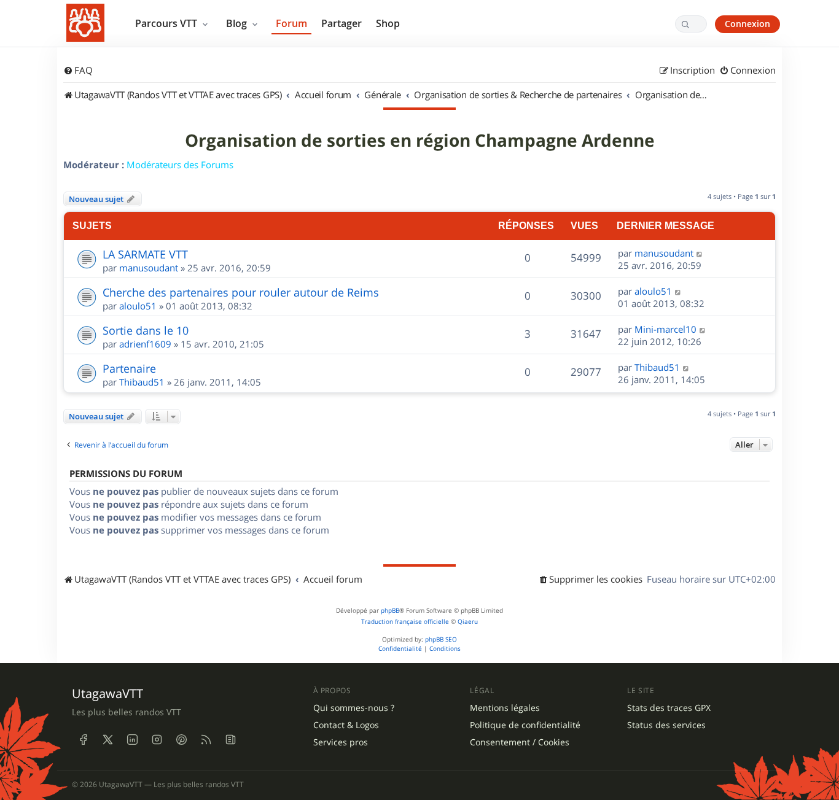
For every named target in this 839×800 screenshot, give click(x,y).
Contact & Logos (346, 725)
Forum (291, 23)
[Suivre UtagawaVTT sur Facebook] (83, 739)
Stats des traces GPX (669, 707)
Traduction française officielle (405, 622)
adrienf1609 (145, 344)
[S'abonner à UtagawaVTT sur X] (107, 739)
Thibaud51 (142, 382)
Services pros (340, 742)
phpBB (390, 611)
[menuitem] (78, 70)
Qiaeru (468, 622)
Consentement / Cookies (519, 742)
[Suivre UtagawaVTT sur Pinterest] (181, 739)
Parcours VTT (167, 23)
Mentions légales (505, 707)
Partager (341, 23)
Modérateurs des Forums (180, 164)
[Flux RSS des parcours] (206, 739)
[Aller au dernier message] (700, 253)
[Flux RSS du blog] (230, 739)
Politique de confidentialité (525, 725)
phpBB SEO (441, 639)
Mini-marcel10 (665, 329)
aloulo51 (138, 306)
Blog (237, 23)
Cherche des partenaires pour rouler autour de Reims (241, 292)
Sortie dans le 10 (146, 330)
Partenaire (129, 368)
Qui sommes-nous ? (353, 707)
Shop (388, 23)
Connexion (747, 23)
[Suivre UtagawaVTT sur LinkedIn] (132, 739)
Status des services (666, 725)
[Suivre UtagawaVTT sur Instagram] (157, 739)
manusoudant (148, 268)
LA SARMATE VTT (145, 254)
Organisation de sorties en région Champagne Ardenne (420, 141)
